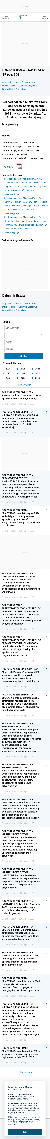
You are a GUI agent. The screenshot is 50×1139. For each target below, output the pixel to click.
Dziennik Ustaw (29, 82)
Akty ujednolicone (10, 82)
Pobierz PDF (8, 166)
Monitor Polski (8, 86)
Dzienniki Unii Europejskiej (14, 89)
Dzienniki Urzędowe (28, 86)
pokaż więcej (24, 1072)
